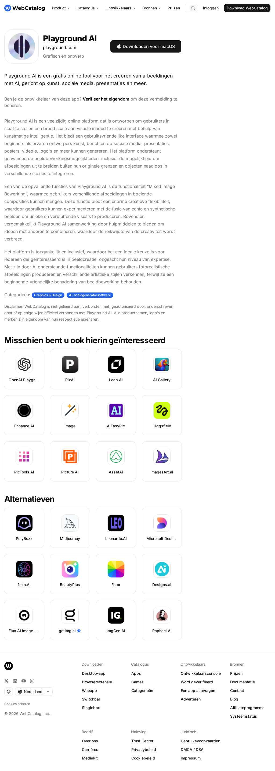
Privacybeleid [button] (143, 749)
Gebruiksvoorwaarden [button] (200, 741)
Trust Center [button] (142, 741)
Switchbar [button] (91, 699)
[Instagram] (32, 681)
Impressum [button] (191, 758)
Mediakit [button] (90, 758)
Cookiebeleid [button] (143, 758)
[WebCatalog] (8, 666)
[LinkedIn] (15, 681)
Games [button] (137, 682)
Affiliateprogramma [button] (247, 707)
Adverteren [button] (191, 699)
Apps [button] (136, 673)
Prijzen (174, 8)
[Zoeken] (193, 8)
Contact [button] (237, 690)
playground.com (59, 47)
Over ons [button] (90, 741)
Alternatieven (29, 499)
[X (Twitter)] (6, 681)
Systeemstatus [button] (243, 716)
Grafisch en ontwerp (63, 56)
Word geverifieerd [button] (197, 682)
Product (59, 8)
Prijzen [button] (236, 673)
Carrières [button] (90, 749)
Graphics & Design (48, 295)
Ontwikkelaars (119, 8)
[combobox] (34, 691)
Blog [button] (234, 699)
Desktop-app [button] (94, 673)
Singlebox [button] (91, 707)
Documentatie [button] (242, 682)
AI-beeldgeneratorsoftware (90, 295)
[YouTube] (23, 681)
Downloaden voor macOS (149, 46)
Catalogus (86, 8)
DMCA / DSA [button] (192, 749)
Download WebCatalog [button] (247, 8)
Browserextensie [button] (97, 682)
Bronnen (149, 8)
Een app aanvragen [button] (198, 690)
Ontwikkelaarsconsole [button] (201, 673)
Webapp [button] (89, 690)
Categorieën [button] (142, 690)
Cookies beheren (17, 704)
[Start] (24, 8)
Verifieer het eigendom (106, 99)
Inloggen (211, 8)
